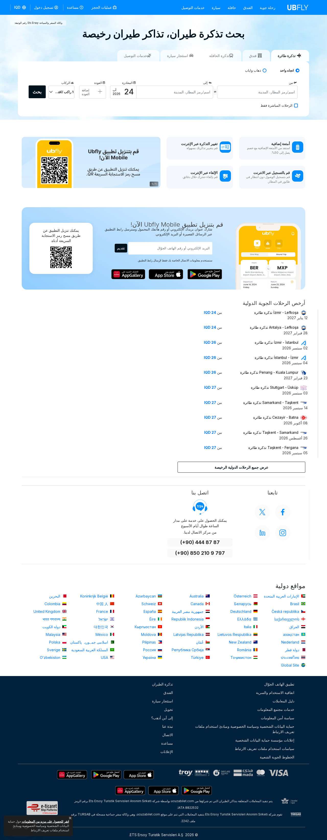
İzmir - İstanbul (276, 342)
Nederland (290, 642)
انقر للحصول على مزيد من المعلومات (45, 821)
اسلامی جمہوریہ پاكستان (89, 642)
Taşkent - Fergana (273, 447)
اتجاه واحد (287, 70)
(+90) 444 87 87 (200, 542)
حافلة (232, 7)
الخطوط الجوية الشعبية (277, 757)
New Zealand (240, 642)
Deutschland (241, 611)
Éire (153, 619)
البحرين (55, 596)
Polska (55, 642)
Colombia (52, 604)
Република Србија (188, 650)
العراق (294, 627)
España (150, 611)
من (291, 83)
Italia (248, 627)
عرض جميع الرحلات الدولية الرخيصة (241, 467)
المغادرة (127, 83)
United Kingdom (47, 611)
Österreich (243, 596)
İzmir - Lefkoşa (276, 312)
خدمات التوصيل (193, 7)
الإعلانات (166, 751)
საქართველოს (287, 619)
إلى (205, 83)
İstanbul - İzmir (276, 357)
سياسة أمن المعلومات (277, 718)
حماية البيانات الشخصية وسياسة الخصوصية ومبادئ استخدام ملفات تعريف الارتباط (244, 729)
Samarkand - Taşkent (270, 402)
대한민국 (101, 627)
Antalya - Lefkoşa (274, 327)
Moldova (149, 634)
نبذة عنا (167, 726)
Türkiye (198, 657)
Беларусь (243, 604)
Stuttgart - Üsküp (274, 387)
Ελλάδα (244, 619)
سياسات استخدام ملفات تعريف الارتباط (264, 748)
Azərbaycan (146, 596)
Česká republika (286, 611)
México (102, 634)
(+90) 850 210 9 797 (200, 553)
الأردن (200, 627)
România (244, 650)
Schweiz (149, 604)
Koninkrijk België (94, 596)
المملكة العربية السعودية (90, 650)
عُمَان (200, 642)
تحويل (168, 709)
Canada (198, 604)
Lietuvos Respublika (235, 634)
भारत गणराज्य (52, 619)
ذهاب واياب (253, 70)
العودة (98, 83)
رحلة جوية (267, 7)
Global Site (290, 665)
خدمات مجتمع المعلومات (275, 709)
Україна (150, 657)
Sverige (54, 650)
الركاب (65, 83)
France (102, 611)
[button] (20, 7)
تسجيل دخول (43, 7)
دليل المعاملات (283, 701)
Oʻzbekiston (50, 657)
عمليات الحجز (102, 7)
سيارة (216, 7)
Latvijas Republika (189, 634)
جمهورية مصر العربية (188, 611)
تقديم (121, 248)
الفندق (248, 7)
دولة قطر (292, 650)
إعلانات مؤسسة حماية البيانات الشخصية (264, 740)
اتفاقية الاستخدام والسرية (275, 692)
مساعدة (73, 7)
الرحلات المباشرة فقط (277, 105)
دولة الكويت (51, 627)
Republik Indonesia (188, 619)
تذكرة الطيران (162, 684)
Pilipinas (149, 642)
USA (105, 657)
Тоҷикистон (241, 657)
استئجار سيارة (162, 701)
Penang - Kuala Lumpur (269, 372)
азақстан (291, 634)
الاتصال (167, 735)
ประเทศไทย (290, 657)
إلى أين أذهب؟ (162, 718)
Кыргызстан (146, 627)
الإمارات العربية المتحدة (282, 596)
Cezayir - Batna (275, 417)
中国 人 (102, 604)
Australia (197, 596)
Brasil (295, 604)
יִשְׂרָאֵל (104, 619)
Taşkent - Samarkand (270, 432)
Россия (150, 650)
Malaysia (53, 634)
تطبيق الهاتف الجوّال (279, 684)
